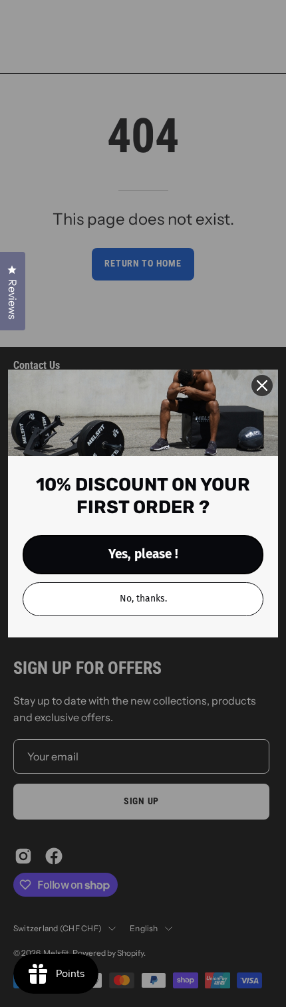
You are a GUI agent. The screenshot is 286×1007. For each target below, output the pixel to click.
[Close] (262, 385)
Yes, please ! (143, 554)
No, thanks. (143, 598)
